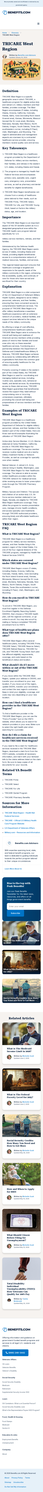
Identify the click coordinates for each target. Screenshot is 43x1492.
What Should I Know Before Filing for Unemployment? (18, 1238)
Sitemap (8, 1482)
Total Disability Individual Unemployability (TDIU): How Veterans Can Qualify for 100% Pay (21, 1288)
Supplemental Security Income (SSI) (15, 1392)
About (4, 1454)
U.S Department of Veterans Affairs (20, 828)
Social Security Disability (11, 1382)
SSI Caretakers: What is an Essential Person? (19, 1403)
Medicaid (5, 1425)
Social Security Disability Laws (13, 1407)
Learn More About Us (13, 869)
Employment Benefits (10, 1439)
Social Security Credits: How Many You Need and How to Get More (21, 1143)
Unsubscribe (18, 1482)
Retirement (6, 1389)
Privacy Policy (17, 1478)
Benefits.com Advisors (27, 55)
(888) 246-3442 (16, 1353)
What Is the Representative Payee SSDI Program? (21, 1410)
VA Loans (5, 1364)
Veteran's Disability (9, 1371)
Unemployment (8, 1443)
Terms (27, 1478)
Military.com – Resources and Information (22, 832)
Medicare (6, 1385)
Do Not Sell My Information (15, 1487)
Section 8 (6, 1428)
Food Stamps (7, 1421)
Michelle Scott (28, 1056)
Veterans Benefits (9, 1367)
